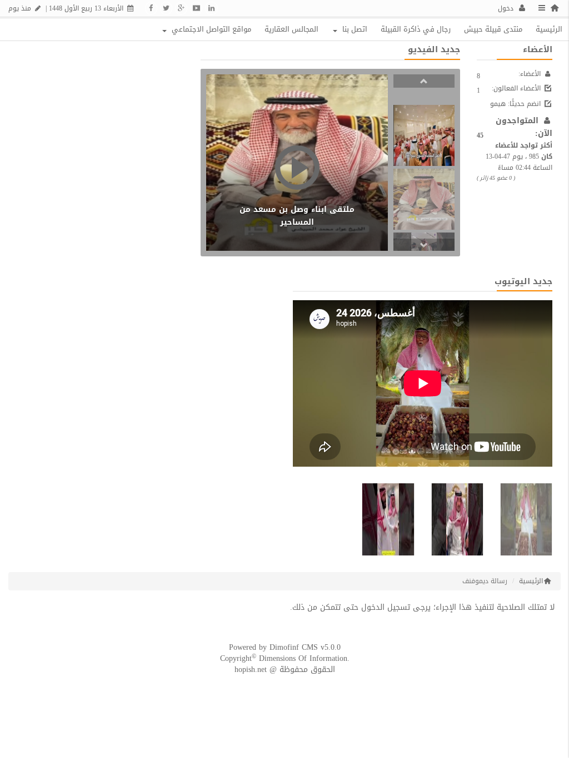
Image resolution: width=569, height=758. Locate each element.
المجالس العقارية (291, 29)
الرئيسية (549, 29)
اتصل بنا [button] (353, 29)
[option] (424, 135)
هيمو (498, 104)
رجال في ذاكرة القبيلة (416, 29)
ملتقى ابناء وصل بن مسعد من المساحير (297, 216)
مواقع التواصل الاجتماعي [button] (210, 29)
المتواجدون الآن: (524, 127)
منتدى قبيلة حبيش (493, 29)
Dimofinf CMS (293, 647)
